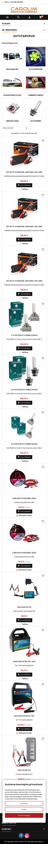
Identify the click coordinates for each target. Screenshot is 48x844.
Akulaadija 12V (24, 607)
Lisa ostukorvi (24, 185)
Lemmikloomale (35, 95)
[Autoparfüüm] (35, 56)
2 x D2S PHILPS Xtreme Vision (24, 389)
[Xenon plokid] (12, 108)
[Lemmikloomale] (35, 82)
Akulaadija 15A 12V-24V (24, 661)
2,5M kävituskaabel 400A (24, 553)
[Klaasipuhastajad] (12, 82)
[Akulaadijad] (12, 56)
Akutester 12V (24, 770)
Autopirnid (35, 121)
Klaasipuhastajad (12, 95)
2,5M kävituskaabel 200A (24, 498)
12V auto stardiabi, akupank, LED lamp (24, 172)
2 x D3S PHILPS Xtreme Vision (24, 444)
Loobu (24, 809)
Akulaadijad (12, 69)
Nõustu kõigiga (24, 815)
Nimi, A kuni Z (15, 128)
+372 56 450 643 (16, 2)
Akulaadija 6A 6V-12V (24, 716)
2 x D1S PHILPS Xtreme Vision (24, 335)
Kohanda (24, 803)
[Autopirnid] (35, 108)
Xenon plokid (12, 121)
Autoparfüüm (35, 69)
